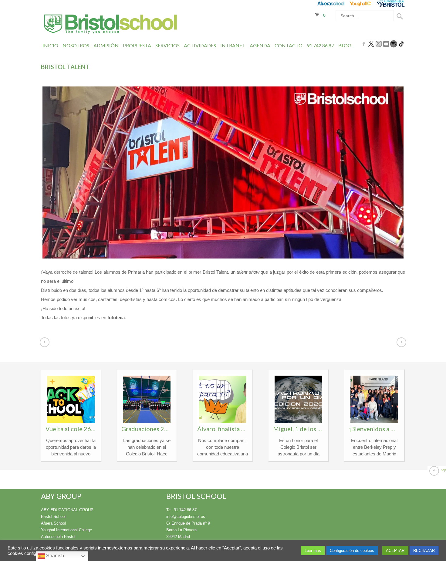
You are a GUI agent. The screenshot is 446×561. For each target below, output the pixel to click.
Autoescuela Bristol (58, 536)
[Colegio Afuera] (330, 3)
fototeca (116, 317)
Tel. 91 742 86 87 (181, 510)
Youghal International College (66, 530)
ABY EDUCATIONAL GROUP (67, 510)
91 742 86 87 (320, 45)
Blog (344, 45)
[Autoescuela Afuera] (390, 3)
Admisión (106, 45)
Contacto (288, 45)
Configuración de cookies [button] (352, 550)
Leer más (313, 550)
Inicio (50, 45)
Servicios (167, 45)
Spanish (54, 555)
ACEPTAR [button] (395, 550)
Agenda (260, 45)
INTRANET (232, 45)
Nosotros (76, 45)
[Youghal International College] (360, 3)
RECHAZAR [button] (424, 550)
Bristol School (53, 516)
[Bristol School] (111, 25)
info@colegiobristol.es (185, 516)
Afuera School (53, 523)
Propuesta (137, 45)
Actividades (200, 45)
